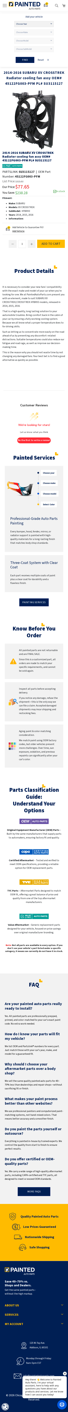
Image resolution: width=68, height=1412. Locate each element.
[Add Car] (46, 5)
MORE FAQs (34, 1191)
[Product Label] (12, 166)
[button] (28, 151)
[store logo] (24, 6)
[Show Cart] (64, 5)
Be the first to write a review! (34, 440)
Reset (41, 60)
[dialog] (5, 1406)
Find (25, 60)
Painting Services (34, 602)
